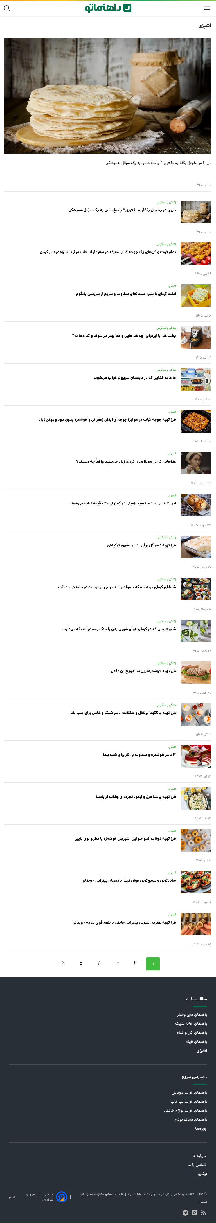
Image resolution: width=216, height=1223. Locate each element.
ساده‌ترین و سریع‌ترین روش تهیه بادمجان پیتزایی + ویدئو (129, 881)
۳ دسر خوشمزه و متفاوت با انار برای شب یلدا (139, 755)
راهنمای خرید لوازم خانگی (185, 1111)
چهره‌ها (201, 1129)
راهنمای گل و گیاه (192, 1033)
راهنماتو (135, 1194)
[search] (8, 8)
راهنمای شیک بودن (190, 1120)
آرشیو (202, 1174)
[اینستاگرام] (194, 1213)
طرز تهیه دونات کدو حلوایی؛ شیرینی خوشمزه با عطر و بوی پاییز (125, 839)
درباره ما (199, 1156)
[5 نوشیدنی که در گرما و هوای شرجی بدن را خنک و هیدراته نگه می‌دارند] (196, 631)
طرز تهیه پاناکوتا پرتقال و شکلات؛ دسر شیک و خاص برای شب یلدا (122, 713)
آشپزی (202, 1051)
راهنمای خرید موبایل (189, 1093)
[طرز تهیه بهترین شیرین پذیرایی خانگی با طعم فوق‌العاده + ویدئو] (196, 924)
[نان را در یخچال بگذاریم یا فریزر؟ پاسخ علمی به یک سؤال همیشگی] (108, 95)
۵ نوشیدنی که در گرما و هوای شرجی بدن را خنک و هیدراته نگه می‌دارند (119, 629)
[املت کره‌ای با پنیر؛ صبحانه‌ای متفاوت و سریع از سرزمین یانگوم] (196, 295)
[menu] (207, 8)
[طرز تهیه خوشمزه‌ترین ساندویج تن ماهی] (196, 672)
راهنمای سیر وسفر (192, 1015)
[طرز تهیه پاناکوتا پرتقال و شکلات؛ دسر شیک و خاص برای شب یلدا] (196, 714)
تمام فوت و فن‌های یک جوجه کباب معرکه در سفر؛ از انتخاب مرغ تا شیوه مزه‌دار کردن (108, 252)
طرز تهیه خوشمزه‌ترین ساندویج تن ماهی (143, 671)
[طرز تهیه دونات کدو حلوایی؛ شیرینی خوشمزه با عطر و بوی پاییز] (196, 840)
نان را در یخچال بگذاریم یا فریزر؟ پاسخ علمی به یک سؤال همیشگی (159, 163)
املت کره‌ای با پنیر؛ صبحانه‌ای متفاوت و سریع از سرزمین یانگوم (126, 294)
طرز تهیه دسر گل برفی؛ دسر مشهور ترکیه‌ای (141, 545)
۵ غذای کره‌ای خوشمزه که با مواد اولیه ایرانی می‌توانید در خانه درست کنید (116, 587)
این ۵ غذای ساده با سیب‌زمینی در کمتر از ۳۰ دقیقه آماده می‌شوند (122, 504)
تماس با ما (197, 1165)
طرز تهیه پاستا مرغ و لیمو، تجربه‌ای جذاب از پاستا (136, 797)
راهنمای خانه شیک (191, 1024)
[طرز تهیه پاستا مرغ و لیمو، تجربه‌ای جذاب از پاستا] (196, 798)
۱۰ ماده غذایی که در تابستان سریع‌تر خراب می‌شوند (134, 378)
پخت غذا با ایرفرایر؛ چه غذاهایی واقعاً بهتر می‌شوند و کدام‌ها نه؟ (124, 336)
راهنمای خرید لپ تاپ (188, 1102)
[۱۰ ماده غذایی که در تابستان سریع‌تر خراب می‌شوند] (196, 379)
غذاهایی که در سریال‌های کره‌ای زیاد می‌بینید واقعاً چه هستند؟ (126, 462)
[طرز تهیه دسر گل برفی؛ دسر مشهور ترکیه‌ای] (196, 547)
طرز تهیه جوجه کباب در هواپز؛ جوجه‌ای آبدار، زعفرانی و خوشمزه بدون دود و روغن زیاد (107, 420)
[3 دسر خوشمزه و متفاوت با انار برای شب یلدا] (196, 756)
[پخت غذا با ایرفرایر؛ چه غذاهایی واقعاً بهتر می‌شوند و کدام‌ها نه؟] (196, 337)
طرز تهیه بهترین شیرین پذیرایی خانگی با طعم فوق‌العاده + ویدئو (124, 923)
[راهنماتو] (108, 8)
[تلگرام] (185, 1212)
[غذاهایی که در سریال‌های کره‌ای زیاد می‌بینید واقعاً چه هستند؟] (196, 463)
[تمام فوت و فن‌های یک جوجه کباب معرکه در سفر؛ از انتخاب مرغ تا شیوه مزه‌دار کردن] (196, 253)
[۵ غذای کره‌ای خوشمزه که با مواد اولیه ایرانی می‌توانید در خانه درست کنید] (196, 589)
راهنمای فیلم (196, 1042)
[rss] (203, 1212)
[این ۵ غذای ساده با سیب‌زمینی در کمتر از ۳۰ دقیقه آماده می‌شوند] (196, 505)
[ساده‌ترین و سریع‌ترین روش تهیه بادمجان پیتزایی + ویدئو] (196, 882)
